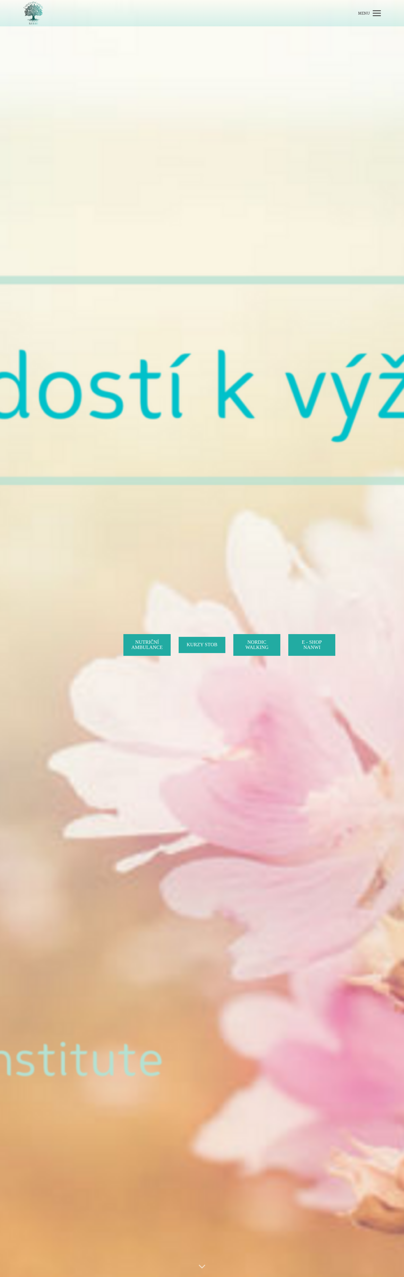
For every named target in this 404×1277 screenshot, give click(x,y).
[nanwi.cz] (33, 13)
